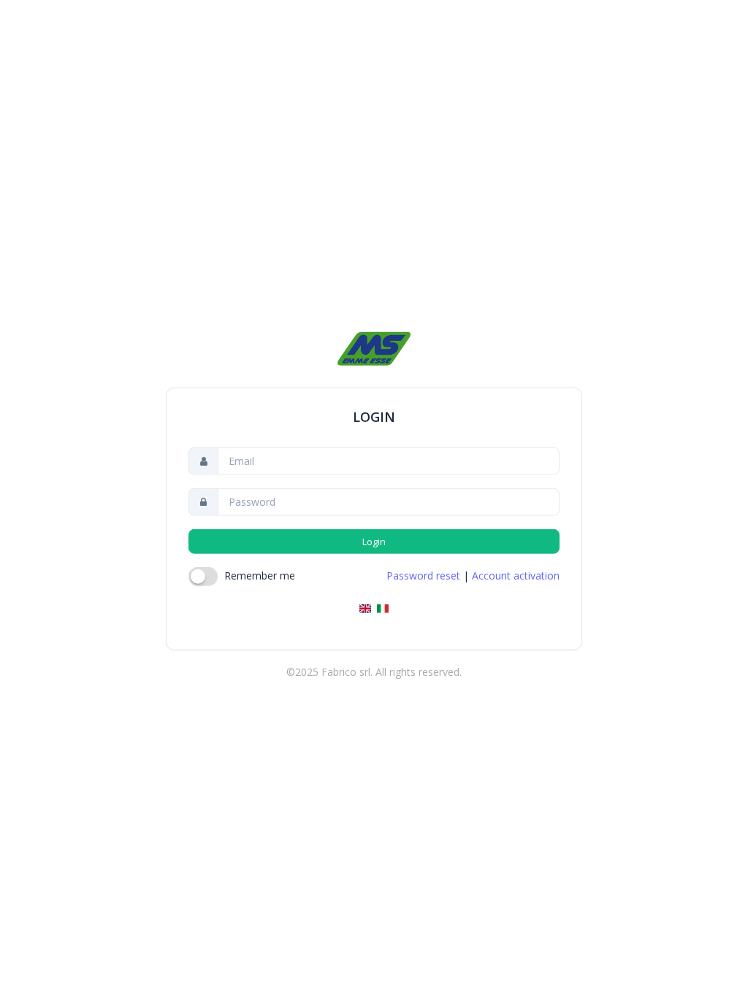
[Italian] (383, 609)
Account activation (516, 575)
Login (374, 541)
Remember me (259, 575)
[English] (365, 609)
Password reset (423, 575)
